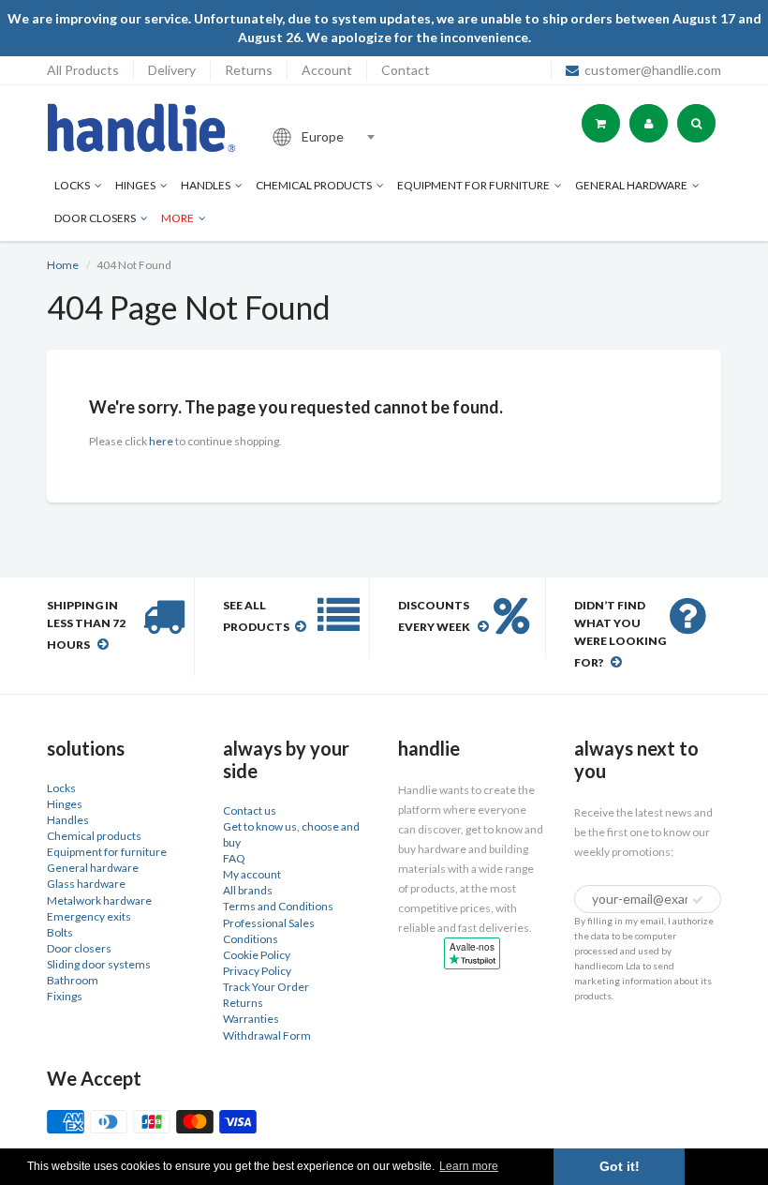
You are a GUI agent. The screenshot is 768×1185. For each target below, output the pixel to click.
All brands (248, 890)
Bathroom (72, 980)
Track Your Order (266, 987)
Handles (205, 185)
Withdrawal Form (267, 1035)
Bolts (60, 932)
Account (327, 70)
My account (252, 874)
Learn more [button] (468, 1166)
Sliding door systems (99, 964)
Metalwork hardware (99, 900)
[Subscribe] (697, 900)
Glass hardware (86, 884)
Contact (405, 70)
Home (63, 265)
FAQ (234, 858)
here (161, 441)
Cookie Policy (256, 955)
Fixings (64, 996)
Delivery (172, 70)
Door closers (95, 218)
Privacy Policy (257, 971)
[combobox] (387, 137)
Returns (249, 70)
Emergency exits (89, 916)
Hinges (135, 185)
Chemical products (314, 185)
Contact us (249, 810)
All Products (83, 70)
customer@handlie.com (652, 70)
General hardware (93, 868)
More (177, 218)
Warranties (251, 1019)
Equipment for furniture (473, 185)
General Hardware (631, 185)
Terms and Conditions (278, 906)
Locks (72, 185)
